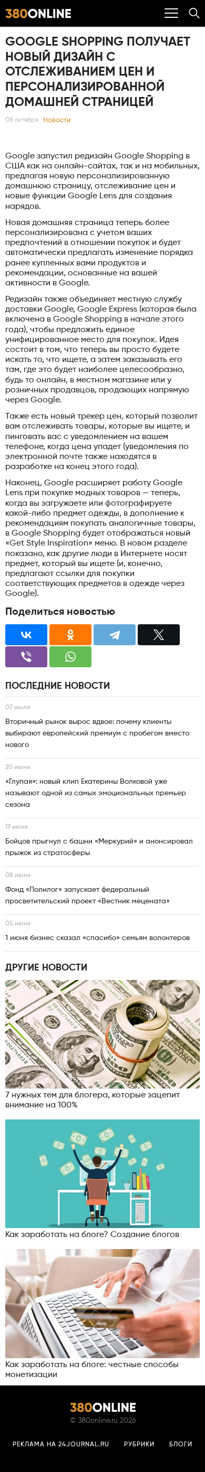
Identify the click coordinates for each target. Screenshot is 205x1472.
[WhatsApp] (70, 656)
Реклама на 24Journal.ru (61, 1445)
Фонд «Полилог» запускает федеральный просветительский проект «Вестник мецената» (87, 895)
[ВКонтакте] (26, 634)
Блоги (180, 1445)
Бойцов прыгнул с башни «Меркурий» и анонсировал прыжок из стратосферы (99, 847)
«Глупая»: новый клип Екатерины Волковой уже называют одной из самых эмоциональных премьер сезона (95, 793)
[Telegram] (115, 634)
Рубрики (139, 1445)
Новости (56, 120)
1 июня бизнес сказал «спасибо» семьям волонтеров (97, 938)
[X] (159, 634)
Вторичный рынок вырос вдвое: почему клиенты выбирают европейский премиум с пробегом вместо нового (97, 733)
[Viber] (26, 656)
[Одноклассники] (70, 634)
